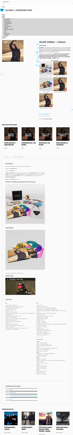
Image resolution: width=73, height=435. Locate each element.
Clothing (6, 35)
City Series (6, 20)
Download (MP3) (25, 395)
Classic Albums (8, 26)
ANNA (11, 398)
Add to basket (44, 114)
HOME (3, 14)
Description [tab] (6, 156)
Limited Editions (8, 22)
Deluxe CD (19, 395)
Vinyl (5, 30)
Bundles (6, 27)
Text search (6, 1)
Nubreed (6, 24)
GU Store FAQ (38, 57)
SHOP (3, 17)
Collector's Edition (13, 395)
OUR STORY (4, 36)
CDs (5, 32)
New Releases (7, 19)
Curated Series (7, 23)
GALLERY (4, 38)
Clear (72, 109)
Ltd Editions (50, 118)
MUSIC (3, 16)
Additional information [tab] (18, 156)
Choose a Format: (55, 60)
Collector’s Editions (8, 29)
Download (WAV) (31, 395)
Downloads (7, 33)
